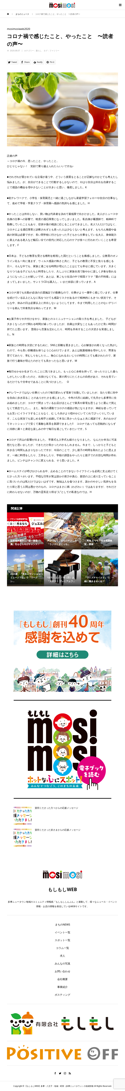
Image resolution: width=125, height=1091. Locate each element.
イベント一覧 (62, 932)
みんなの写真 (62, 963)
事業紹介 (62, 987)
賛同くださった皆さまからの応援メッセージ (57, 829)
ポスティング (62, 994)
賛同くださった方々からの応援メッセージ (56, 807)
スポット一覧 (62, 940)
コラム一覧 (62, 948)
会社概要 (62, 979)
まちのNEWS (62, 924)
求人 (62, 956)
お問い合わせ (62, 971)
